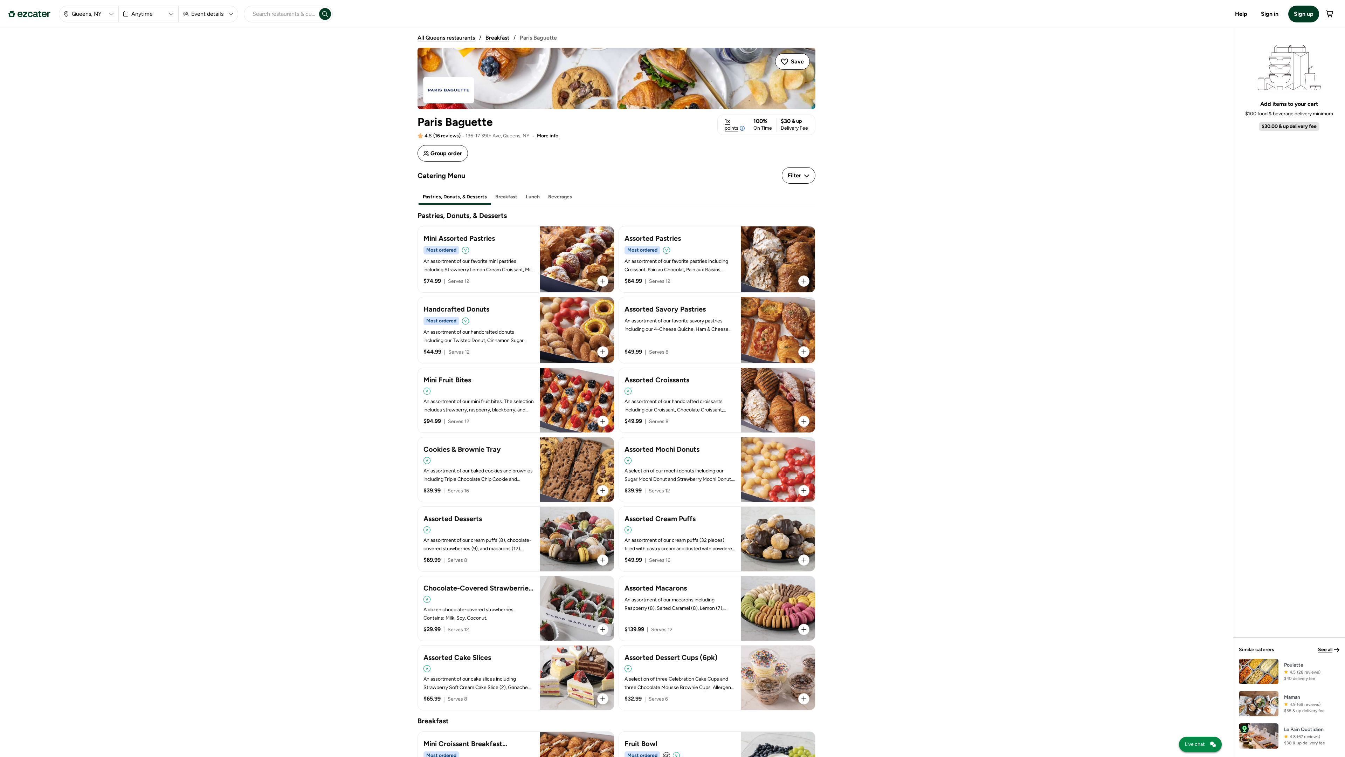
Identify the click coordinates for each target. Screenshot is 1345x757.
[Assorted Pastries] (717, 259)
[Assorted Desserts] (516, 539)
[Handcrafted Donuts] (516, 330)
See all (1325, 650)
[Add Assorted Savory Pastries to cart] (803, 351)
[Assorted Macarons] (717, 608)
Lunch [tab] (533, 197)
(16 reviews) (447, 136)
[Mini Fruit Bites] (516, 400)
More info (547, 136)
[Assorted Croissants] (717, 400)
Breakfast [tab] (506, 197)
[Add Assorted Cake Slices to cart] (602, 698)
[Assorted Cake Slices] (516, 678)
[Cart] (1330, 14)
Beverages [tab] (560, 197)
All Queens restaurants (446, 37)
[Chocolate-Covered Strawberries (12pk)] (516, 608)
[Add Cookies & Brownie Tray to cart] (602, 490)
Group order (446, 153)
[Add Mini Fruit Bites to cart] (602, 421)
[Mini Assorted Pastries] (516, 259)
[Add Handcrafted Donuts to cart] (602, 351)
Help (1241, 14)
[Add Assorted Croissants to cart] (803, 421)
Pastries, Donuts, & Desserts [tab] (455, 197)
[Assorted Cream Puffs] (717, 539)
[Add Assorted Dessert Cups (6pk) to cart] (803, 698)
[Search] (325, 14)
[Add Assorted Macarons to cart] (803, 629)
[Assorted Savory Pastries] (717, 330)
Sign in (1269, 14)
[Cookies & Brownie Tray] (516, 469)
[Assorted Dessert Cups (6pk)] (717, 678)
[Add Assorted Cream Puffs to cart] (803, 560)
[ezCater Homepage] (29, 14)
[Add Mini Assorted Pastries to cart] (602, 281)
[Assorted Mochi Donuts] (717, 469)
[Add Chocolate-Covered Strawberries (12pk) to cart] (602, 629)
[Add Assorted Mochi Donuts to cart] (803, 490)
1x (731, 124)
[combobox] (280, 14)
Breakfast (497, 37)
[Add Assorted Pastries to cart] (803, 281)
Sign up (1303, 14)
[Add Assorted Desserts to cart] (602, 560)
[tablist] (616, 197)
